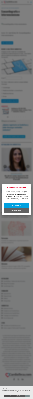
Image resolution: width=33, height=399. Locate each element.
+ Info (27, 395)
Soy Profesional (16, 205)
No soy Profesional (16, 210)
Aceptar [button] (6, 395)
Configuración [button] (20, 395)
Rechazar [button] (12, 395)
